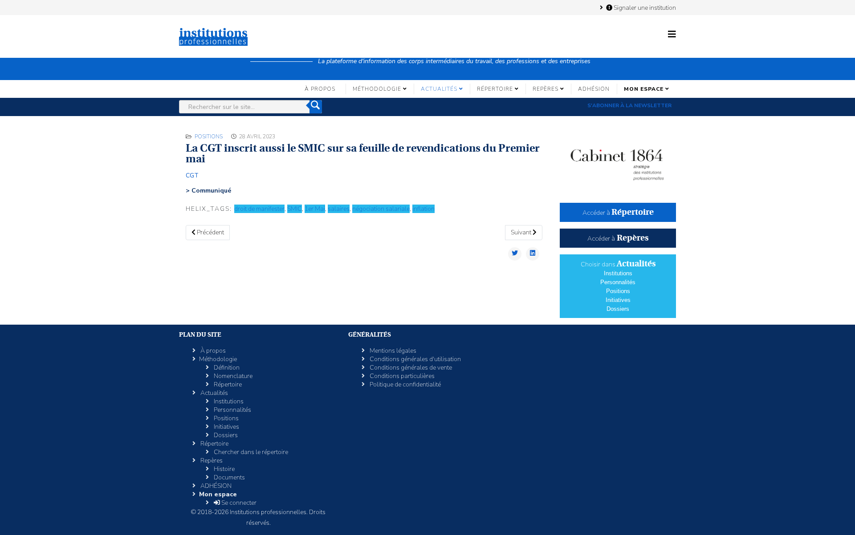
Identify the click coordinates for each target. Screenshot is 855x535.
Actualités (439, 89)
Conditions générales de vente (410, 367)
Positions (209, 136)
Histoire (223, 469)
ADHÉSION (594, 89)
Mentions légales (392, 350)
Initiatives (618, 300)
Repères (545, 89)
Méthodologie (377, 89)
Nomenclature (232, 376)
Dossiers (618, 309)
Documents (228, 477)
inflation (423, 209)
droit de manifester (259, 209)
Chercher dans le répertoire (250, 452)
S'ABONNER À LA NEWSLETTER (629, 105)
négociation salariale (381, 209)
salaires (339, 209)
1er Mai (315, 209)
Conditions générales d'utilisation (414, 359)
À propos (320, 89)
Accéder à (618, 213)
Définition (226, 367)
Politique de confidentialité (404, 384)
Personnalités (617, 282)
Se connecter (238, 503)
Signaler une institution (644, 8)
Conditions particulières (401, 376)
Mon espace (644, 89)
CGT (192, 175)
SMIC (294, 209)
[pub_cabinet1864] (618, 160)
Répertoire (495, 89)
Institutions (618, 273)
